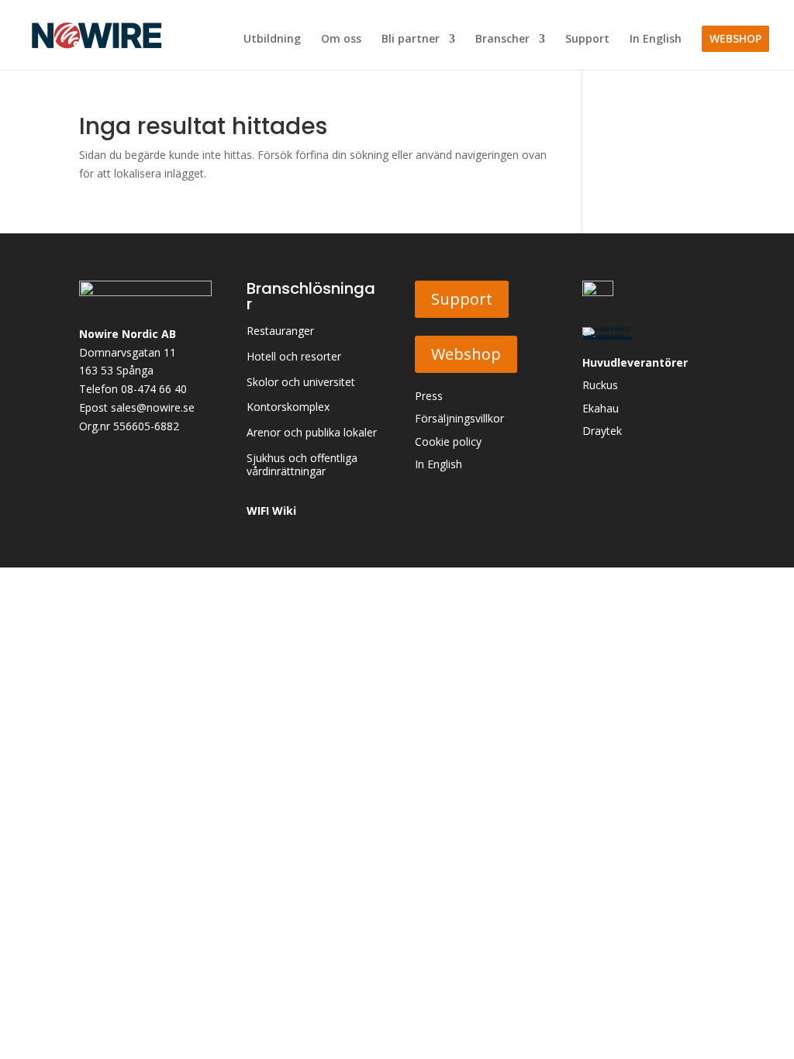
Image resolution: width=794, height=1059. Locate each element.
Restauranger (280, 331)
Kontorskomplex (288, 407)
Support (587, 39)
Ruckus (600, 385)
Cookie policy (448, 441)
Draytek (602, 430)
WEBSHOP (735, 38)
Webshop (466, 353)
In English (656, 39)
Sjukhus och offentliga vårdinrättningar (302, 465)
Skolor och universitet (301, 382)
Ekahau (600, 408)
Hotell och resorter (294, 357)
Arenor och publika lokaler (312, 433)
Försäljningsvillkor (459, 418)
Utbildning (272, 39)
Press (429, 395)
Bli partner (410, 39)
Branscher (502, 39)
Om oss (341, 39)
